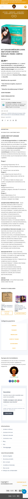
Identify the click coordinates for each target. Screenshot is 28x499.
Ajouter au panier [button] (20, 313)
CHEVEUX (9, 113)
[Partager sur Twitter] (8, 120)
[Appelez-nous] (15, 381)
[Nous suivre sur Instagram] (12, 381)
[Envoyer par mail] (10, 120)
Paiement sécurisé (8, 435)
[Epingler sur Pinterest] (13, 120)
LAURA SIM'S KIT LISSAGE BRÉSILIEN (14, 13)
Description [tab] (4, 129)
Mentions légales (7, 456)
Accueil (5, 12)
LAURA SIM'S (20, 12)
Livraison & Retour (8, 429)
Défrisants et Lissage (17, 113)
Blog (4, 441)
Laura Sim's (8, 117)
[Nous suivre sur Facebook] (10, 381)
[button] (2, 7)
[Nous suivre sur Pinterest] (18, 381)
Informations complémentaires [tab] (10, 132)
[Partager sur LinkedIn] (16, 120)
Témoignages (7, 447)
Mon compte (6, 462)
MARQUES (12, 12)
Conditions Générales (9, 465)
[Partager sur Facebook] (5, 120)
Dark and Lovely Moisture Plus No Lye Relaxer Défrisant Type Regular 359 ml (20, 307)
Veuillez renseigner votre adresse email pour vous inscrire (12, 401)
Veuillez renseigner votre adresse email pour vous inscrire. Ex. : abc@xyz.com (14, 409)
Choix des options (6, 312)
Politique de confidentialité (10, 470)
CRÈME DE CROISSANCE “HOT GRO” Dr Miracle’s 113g (7, 307)
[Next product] (12, 16)
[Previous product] (15, 16)
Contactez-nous (7, 438)
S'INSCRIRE (8, 413)
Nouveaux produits (8, 459)
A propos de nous (8, 432)
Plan (4, 468)
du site (7, 468)
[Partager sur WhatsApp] (2, 120)
